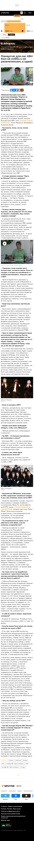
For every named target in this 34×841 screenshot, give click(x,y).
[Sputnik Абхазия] (5, 13)
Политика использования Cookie (10, 813)
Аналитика (18, 760)
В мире (23, 767)
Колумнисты (28, 791)
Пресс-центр (16, 809)
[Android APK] (6, 825)
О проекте (4, 806)
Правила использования (15, 806)
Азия (3, 763)
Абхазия (25, 760)
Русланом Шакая (21, 507)
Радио (19, 791)
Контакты (3, 809)
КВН (27, 763)
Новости (11, 760)
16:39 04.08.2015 (6, 65)
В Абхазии (4, 760)
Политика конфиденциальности (10, 811)
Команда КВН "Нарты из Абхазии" (15, 763)
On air (7, 25)
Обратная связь (5, 820)
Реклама (9, 809)
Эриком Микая (6, 509)
